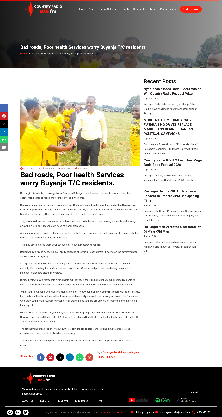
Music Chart (83, 401)
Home (81, 9)
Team (153, 9)
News (92, 9)
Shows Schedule (108, 9)
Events (125, 9)
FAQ (100, 401)
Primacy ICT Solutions (112, 412)
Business (82, 168)
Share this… (27, 356)
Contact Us (139, 9)
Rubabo (101, 356)
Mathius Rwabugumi (128, 352)
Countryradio (110, 352)
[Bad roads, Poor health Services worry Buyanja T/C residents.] (80, 120)
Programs (62, 401)
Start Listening (191, 9)
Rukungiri (110, 356)
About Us (28, 401)
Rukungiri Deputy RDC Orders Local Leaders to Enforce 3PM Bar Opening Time (171, 195)
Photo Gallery (168, 9)
